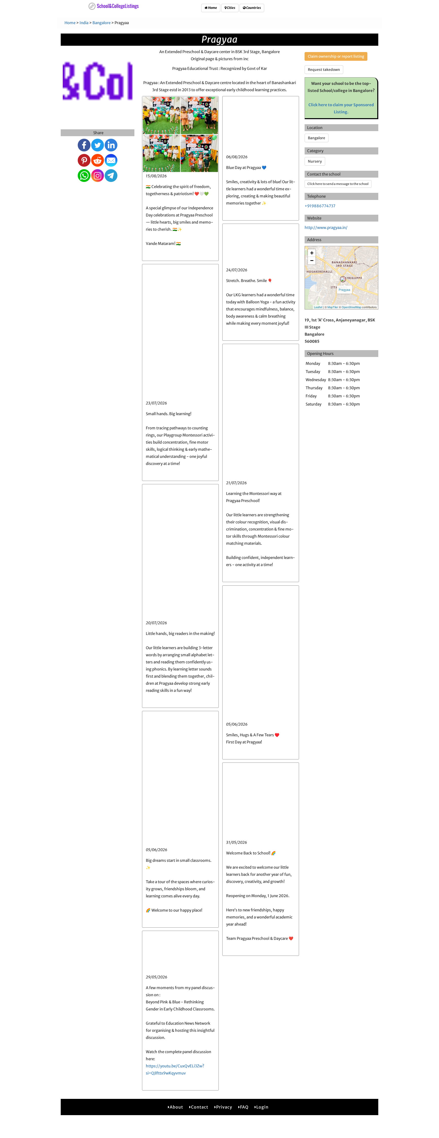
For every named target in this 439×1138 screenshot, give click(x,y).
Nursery (315, 161)
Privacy (224, 1107)
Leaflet (318, 307)
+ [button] (311, 253)
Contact (199, 1107)
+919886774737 (320, 206)
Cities (230, 8)
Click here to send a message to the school (338, 184)
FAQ (244, 1107)
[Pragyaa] (343, 279)
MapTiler (332, 307)
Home (212, 8)
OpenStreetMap (351, 307)
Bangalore (101, 22)
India (84, 22)
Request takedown (324, 69)
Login (262, 1107)
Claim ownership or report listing (336, 56)
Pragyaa (344, 289)
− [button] (311, 260)
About (176, 1107)
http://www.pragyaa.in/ (326, 227)
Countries (253, 8)
